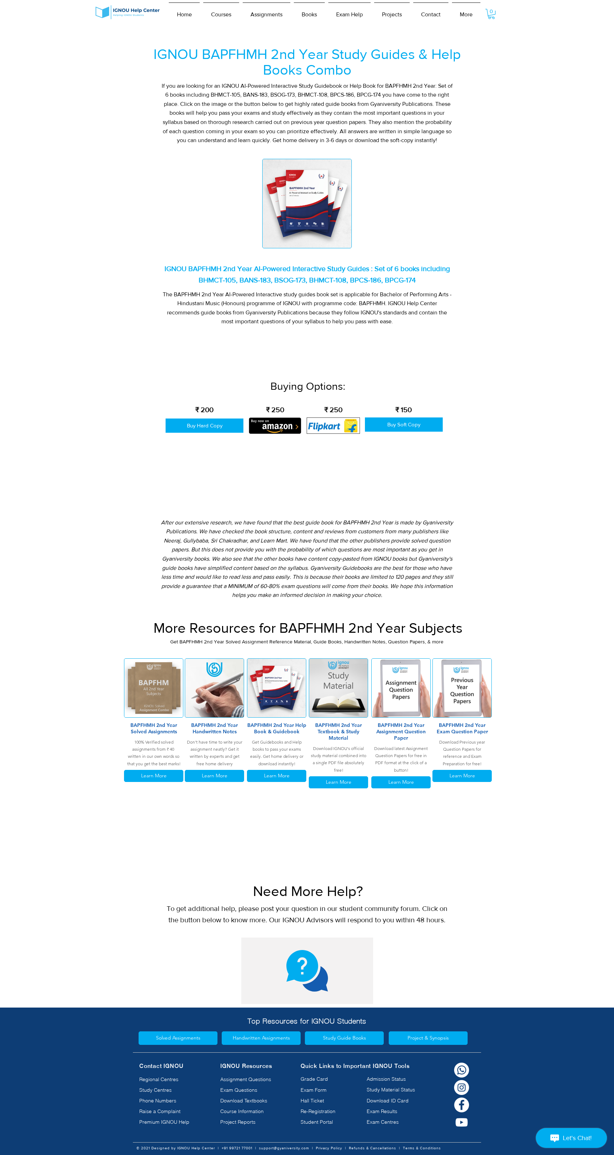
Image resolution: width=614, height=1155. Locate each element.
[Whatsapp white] (461, 1070)
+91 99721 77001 (237, 1148)
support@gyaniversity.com (284, 1148)
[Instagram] (461, 1087)
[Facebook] (461, 1104)
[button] (221, 11)
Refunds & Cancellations (372, 1148)
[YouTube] (461, 1122)
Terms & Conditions (422, 1148)
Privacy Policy (329, 1148)
